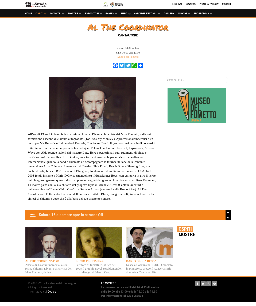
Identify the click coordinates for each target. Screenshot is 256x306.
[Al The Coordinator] (48, 242)
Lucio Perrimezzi (90, 261)
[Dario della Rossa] (149, 242)
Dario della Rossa (141, 261)
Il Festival (177, 4)
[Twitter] (122, 65)
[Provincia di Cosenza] (117, 4)
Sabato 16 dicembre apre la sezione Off (71, 214)
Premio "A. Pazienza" (209, 4)
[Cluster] (106, 4)
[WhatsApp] (134, 65)
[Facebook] (115, 65)
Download (191, 4)
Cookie (52, 291)
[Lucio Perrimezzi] (99, 242)
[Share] (140, 65)
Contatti (226, 4)
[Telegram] (128, 65)
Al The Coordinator (42, 261)
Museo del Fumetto (128, 56)
